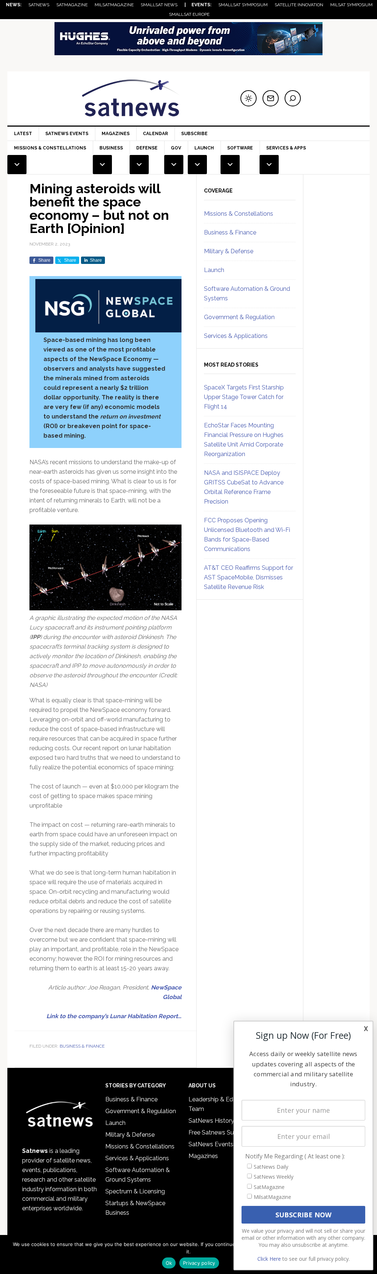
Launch (214, 270)
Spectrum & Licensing (135, 1191)
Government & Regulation (239, 317)
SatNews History (211, 1120)
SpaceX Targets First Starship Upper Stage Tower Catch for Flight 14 (244, 397)
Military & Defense (228, 251)
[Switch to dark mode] (248, 98)
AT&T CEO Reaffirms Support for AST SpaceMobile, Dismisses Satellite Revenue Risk (248, 577)
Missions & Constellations (238, 213)
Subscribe (194, 133)
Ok (169, 1263)
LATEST (23, 133)
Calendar (155, 133)
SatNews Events (66, 133)
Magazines (116, 133)
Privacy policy (199, 1263)
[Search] (293, 98)
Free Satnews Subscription (224, 1132)
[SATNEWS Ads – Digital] (188, 51)
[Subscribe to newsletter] (271, 98)
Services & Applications (236, 335)
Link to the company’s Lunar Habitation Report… (114, 1016)
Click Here (269, 1258)
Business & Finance (82, 1046)
